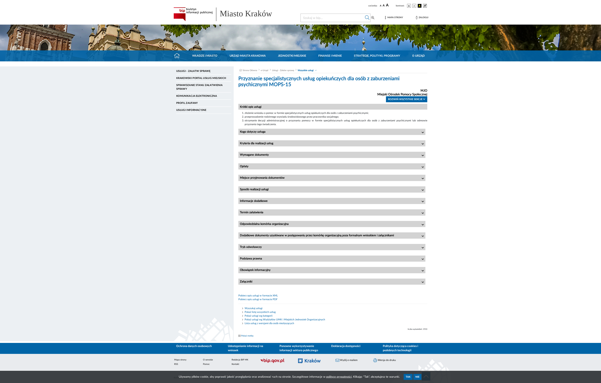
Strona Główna (250, 70)
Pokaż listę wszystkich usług (260, 312)
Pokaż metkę (247, 336)
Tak (408, 377)
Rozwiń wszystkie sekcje (405, 99)
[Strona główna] (178, 56)
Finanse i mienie (330, 55)
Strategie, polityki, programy (377, 55)
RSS (176, 364)
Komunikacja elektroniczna (196, 96)
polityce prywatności (339, 376)
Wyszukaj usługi (253, 308)
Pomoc (206, 364)
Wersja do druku (386, 360)
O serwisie (208, 360)
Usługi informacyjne (191, 110)
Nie (417, 377)
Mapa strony (180, 360)
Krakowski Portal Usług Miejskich (201, 78)
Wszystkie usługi (305, 70)
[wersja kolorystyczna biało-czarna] (414, 5)
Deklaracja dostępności (345, 346)
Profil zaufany (187, 103)
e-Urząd (418, 55)
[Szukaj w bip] (367, 18)
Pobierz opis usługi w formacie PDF (257, 299)
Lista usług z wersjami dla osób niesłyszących (269, 323)
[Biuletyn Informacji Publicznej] (276, 362)
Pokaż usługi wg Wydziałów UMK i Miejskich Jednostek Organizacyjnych (285, 319)
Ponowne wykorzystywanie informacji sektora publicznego (299, 348)
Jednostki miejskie (292, 55)
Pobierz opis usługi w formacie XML (258, 295)
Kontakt (235, 364)
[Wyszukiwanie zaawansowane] (372, 17)
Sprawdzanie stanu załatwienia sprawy (199, 87)
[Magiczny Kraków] (314, 362)
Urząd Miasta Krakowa (248, 55)
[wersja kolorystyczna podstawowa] (409, 5)
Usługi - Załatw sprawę (193, 71)
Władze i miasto (204, 55)
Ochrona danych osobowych (194, 346)
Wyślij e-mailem (348, 360)
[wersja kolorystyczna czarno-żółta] (419, 5)
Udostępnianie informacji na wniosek (245, 348)
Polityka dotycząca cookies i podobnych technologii (400, 348)
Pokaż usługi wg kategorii (258, 316)
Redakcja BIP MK (240, 360)
